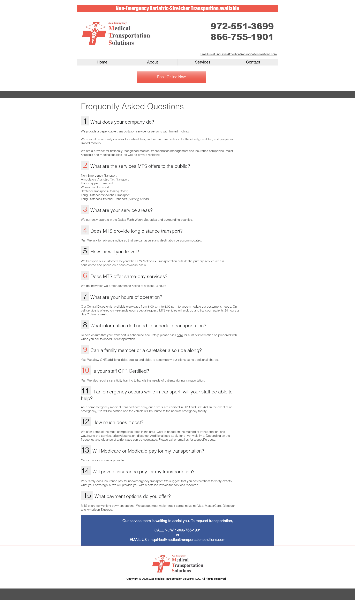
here (180, 335)
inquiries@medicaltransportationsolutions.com (187, 539)
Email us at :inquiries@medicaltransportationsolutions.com (239, 54)
